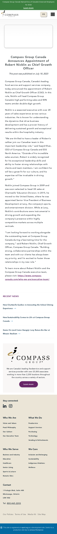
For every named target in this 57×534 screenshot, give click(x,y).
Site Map (41, 514)
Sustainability (33, 459)
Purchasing (32, 432)
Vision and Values (9, 423)
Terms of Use (20, 514)
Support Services (35, 427)
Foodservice (33, 423)
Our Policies (8, 514)
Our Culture (7, 432)
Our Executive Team (11, 436)
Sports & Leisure (9, 471)
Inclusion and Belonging (37, 455)
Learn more (28, 8)
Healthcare (7, 463)
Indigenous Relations (36, 463)
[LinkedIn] (5, 407)
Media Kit (32, 514)
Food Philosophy (9, 427)
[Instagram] (11, 407)
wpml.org (24, 527)
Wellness (31, 467)
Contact (7, 485)
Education (7, 459)
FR (44, 14)
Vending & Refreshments (38, 440)
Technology (32, 436)
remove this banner (36, 530)
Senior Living (8, 467)
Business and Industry (11, 455)
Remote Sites (8, 476)
